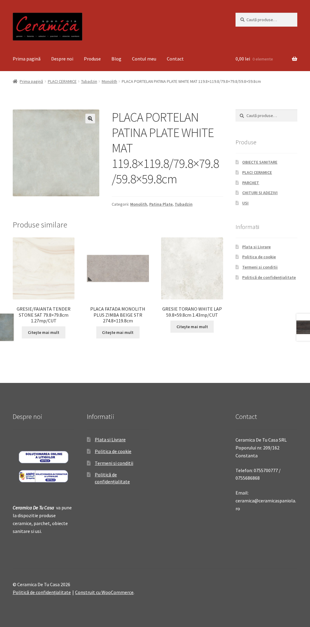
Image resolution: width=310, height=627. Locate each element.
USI (245, 203)
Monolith (109, 81)
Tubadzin (89, 81)
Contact (175, 59)
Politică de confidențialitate (269, 277)
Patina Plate (161, 204)
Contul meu (144, 59)
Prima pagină (27, 59)
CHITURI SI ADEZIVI (260, 192)
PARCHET (250, 182)
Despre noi (62, 59)
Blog (116, 59)
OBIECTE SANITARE (259, 162)
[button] (90, 118)
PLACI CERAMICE (62, 81)
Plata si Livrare (256, 247)
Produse (92, 59)
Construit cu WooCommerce (104, 592)
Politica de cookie (259, 257)
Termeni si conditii (260, 267)
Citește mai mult (43, 332)
